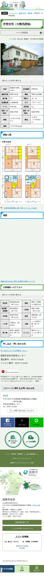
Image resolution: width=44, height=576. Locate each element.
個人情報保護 (30, 454)
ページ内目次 (22, 33)
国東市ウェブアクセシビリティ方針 (22, 463)
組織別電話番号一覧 (22, 522)
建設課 (30, 13)
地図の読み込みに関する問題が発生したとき (18, 281)
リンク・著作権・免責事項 (14, 454)
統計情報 (22, 548)
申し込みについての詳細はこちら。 (14, 351)
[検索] (22, 568)
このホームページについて (20, 458)
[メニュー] (36, 568)
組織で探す (22, 13)
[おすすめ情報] (7, 568)
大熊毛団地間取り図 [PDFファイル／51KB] (20, 208)
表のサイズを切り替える (11, 80)
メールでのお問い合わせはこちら (22, 528)
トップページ (13, 13)
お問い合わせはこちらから (24, 411)
